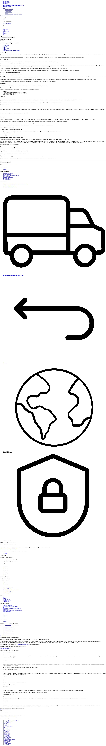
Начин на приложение (7, 611)
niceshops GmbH (8, 625)
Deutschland (10, 721)
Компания (4, 632)
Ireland (7, 744)
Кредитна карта (6, 45)
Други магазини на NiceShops (8, 633)
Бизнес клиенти (6, 178)
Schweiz (8, 727)
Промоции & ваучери (7, 179)
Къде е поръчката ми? (9, 9)
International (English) (15, 720)
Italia (6, 723)
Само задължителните (9, 646)
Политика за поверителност (5, 648)
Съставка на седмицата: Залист (8, 184)
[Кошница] (54, 27)
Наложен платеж (6, 48)
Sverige (7, 731)
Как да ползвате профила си (8, 177)
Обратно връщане (8, 10)
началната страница (15, 135)
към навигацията (6, 1)
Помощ (4, 8)
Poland (7, 735)
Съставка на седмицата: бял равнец (9, 187)
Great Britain (10, 726)
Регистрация (5, 598)
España (7, 725)
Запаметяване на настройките (6, 708)
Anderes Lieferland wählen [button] (5, 718)
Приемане (2, 646)
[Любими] (3, 25)
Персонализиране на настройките (19, 646)
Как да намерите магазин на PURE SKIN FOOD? (12, 608)
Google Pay (5, 46)
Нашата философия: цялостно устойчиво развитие (12, 610)
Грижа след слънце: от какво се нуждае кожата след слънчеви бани (15, 183)
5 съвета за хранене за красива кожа (9, 185)
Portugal (8, 741)
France (7, 724)
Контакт (6, 13)
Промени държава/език (13, 623)
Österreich (9, 722)
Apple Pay (4, 47)
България (9, 743)
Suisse (7, 728)
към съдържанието (6, 2)
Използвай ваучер (6, 601)
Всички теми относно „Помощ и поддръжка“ (13, 14)
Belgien (7, 738)
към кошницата (5, 3)
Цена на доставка (8, 11)
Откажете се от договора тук (5, 635)
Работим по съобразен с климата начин (10, 606)
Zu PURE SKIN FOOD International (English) (8, 716)
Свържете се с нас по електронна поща (9, 164)
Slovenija (8, 733)
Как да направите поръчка (8, 173)
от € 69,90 (13, 5)
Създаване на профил (7, 23)
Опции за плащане (6, 176)
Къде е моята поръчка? (7, 600)
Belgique (8, 736)
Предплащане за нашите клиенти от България (11, 50)
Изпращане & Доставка (7, 174)
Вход (4, 19)
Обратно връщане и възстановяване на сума (11, 175)
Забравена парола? (6, 599)
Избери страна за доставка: (5, 39)
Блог (3, 607)
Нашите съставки (6, 609)
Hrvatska (8, 734)
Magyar (7, 732)
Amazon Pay (5, 49)
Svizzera (8, 729)
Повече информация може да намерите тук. (8, 548)
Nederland (9, 740)
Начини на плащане (8, 12)
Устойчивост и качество (7, 605)
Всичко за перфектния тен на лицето (10, 186)
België (7, 742)
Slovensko (9, 737)
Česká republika (12, 739)
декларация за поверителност (23, 644)
